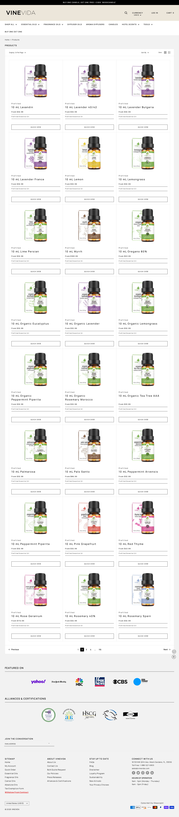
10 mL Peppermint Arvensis (138, 470)
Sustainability (96, 777)
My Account (10, 766)
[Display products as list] (169, 52)
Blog (92, 766)
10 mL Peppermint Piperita (30, 542)
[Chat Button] (174, 652)
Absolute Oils (11, 784)
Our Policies (53, 773)
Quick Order (10, 769)
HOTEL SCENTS (129, 24)
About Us (51, 762)
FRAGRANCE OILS (52, 24)
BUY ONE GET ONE (13, 31)
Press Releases (54, 777)
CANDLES (113, 24)
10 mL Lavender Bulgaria (136, 106)
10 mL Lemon (74, 178)
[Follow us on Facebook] (133, 772)
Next (166, 649)
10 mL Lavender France (27, 178)
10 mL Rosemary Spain (135, 614)
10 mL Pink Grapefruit (80, 542)
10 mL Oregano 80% (133, 250)
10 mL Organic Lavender (82, 322)
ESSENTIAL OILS (29, 24)
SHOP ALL (9, 24)
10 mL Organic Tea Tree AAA (139, 394)
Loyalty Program (97, 773)
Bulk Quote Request (56, 769)
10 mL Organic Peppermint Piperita (26, 396)
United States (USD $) (15, 803)
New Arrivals (95, 781)
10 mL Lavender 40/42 (81, 106)
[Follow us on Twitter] (138, 772)
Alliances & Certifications (59, 781)
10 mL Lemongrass (132, 178)
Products (15, 40)
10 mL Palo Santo (77, 470)
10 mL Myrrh (73, 250)
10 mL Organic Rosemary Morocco (79, 396)
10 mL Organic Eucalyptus (30, 322)
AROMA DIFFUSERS (95, 24)
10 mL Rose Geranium (26, 614)
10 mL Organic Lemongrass (138, 322)
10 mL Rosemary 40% (80, 614)
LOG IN (154, 13)
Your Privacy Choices (99, 784)
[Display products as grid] (165, 52)
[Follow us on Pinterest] (147, 772)
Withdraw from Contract (16, 792)
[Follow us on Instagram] (143, 772)
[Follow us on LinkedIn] (152, 772)
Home (7, 40)
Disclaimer (94, 769)
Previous (15, 649)
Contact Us (52, 766)
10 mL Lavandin (22, 106)
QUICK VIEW (36, 127)
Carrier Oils (10, 781)
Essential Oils (11, 773)
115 (100, 649)
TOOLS (147, 24)
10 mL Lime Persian (25, 250)
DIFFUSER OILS (74, 24)
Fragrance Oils (11, 777)
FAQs (92, 762)
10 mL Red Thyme (131, 542)
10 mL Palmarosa (23, 470)
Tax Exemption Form (14, 788)
